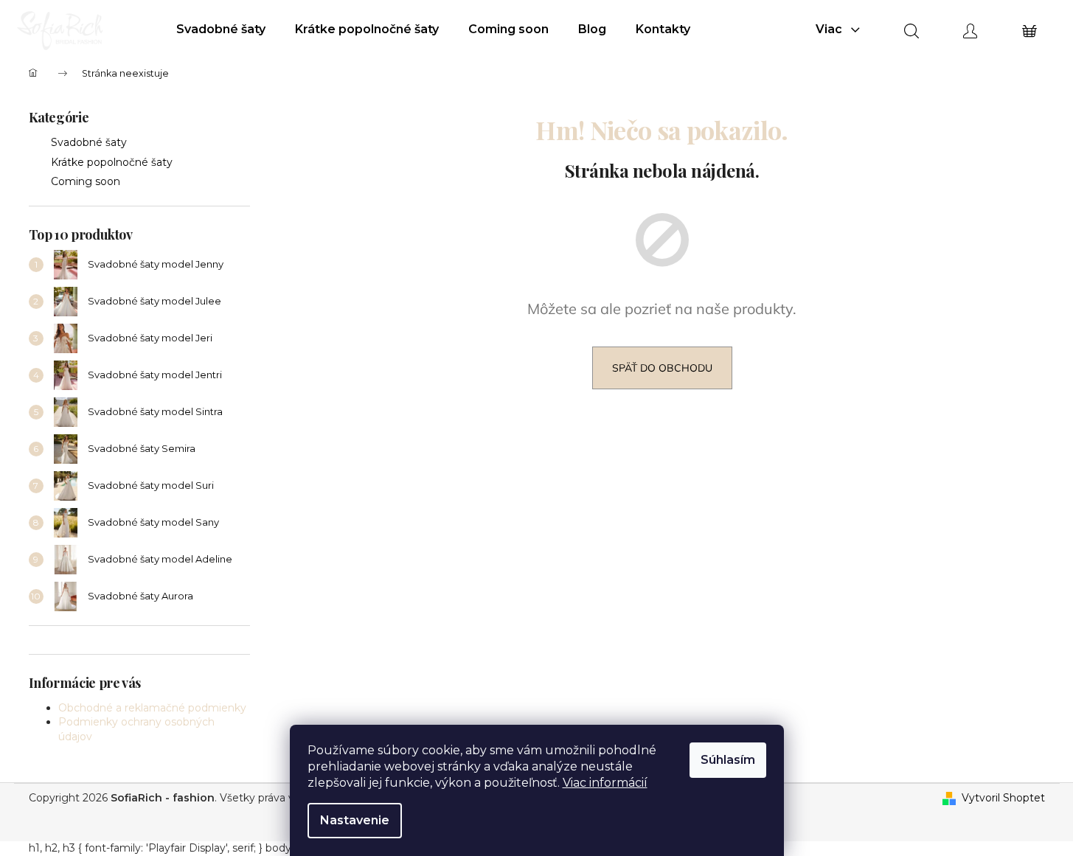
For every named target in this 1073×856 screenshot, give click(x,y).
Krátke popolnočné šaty (112, 162)
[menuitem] (221, 29)
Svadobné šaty (89, 142)
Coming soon (85, 181)
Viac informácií (605, 783)
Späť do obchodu (662, 368)
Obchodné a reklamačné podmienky (152, 707)
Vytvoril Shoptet (1003, 797)
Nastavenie (354, 820)
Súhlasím (728, 760)
